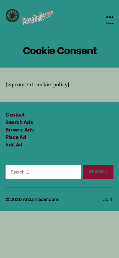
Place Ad (16, 137)
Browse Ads (19, 130)
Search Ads (19, 122)
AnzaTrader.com (40, 199)
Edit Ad (14, 145)
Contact (15, 115)
